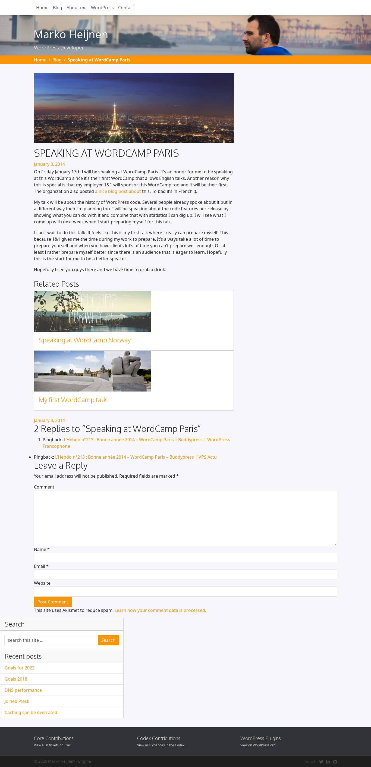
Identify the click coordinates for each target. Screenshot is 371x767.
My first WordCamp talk (73, 399)
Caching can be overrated (31, 712)
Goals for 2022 (19, 668)
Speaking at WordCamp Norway (85, 340)
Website (42, 583)
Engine (84, 761)
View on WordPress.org (257, 745)
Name (42, 549)
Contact (126, 8)
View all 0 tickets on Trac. (52, 745)
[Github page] (335, 761)
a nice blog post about (118, 191)
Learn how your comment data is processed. (160, 610)
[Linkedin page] (328, 761)
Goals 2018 (16, 679)
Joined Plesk (17, 701)
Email (41, 566)
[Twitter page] (321, 761)
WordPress (102, 8)
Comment (44, 487)
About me (77, 8)
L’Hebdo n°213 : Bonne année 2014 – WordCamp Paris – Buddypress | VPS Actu (136, 457)
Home (42, 8)
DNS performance (23, 690)
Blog (57, 8)
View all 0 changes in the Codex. (161, 745)
